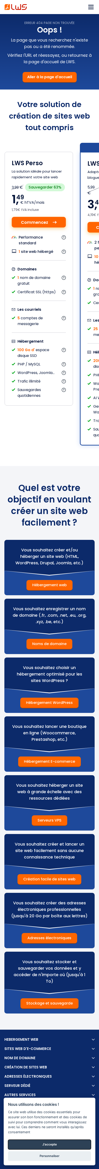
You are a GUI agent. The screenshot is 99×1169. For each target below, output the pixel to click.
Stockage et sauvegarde (49, 1003)
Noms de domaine (49, 643)
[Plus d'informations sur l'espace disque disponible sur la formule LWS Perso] (64, 350)
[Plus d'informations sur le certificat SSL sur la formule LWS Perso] (64, 292)
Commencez (34, 222)
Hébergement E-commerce (49, 761)
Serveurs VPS (49, 820)
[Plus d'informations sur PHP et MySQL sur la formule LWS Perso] (64, 364)
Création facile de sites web (49, 879)
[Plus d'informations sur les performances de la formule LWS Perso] (64, 237)
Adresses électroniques (49, 938)
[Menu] (90, 7)
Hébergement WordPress (49, 702)
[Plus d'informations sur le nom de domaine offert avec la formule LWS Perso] (64, 278)
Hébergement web (49, 585)
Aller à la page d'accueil (49, 77)
